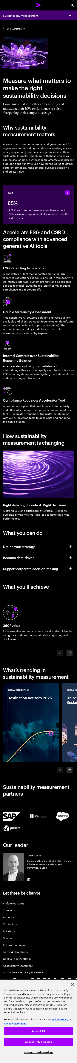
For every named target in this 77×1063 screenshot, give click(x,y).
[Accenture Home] (38, 5)
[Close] (72, 984)
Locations (9, 931)
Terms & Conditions (15, 952)
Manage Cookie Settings (38, 1052)
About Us (8, 917)
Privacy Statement (14, 945)
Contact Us (10, 924)
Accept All (38, 1031)
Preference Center (14, 903)
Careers (8, 910)
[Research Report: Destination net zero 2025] (31, 722)
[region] (38, 1021)
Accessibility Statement (18, 965)
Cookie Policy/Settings (17, 959)
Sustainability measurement (20, 15)
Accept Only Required (38, 1042)
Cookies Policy (59, 1019)
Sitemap (8, 938)
